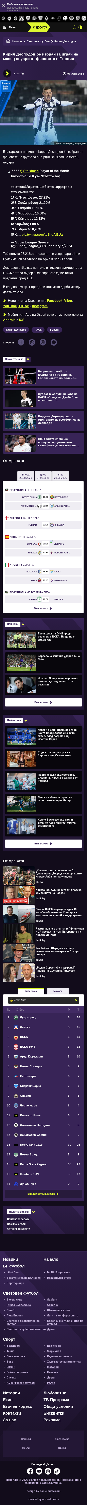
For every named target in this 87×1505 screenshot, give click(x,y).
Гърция (54, 329)
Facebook (55, 300)
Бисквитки (54, 1413)
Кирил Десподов (16, 329)
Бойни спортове (17, 1372)
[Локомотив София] (71, 18)
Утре (60, 476)
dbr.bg (39, 882)
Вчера (25, 476)
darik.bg (40, 898)
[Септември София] (53, 18)
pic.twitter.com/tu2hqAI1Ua (42, 234)
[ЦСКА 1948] (15, 18)
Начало (17, 41)
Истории (11, 1393)
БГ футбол (14, 1266)
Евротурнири (15, 1283)
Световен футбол (38, 41)
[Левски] (22, 18)
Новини (10, 1259)
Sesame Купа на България (24, 1277)
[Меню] (4, 27)
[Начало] (8, 41)
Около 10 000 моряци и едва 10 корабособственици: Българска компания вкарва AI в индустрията (59, 912)
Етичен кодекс (17, 1406)
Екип (8, 1399)
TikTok (23, 306)
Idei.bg (26, 1448)
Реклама (52, 1420)
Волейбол (13, 1345)
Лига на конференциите (62, 1315)
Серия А (22, 564)
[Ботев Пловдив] (34, 18)
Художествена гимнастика (64, 1361)
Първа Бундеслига (19, 1304)
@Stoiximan (29, 171)
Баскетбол (54, 1345)
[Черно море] (78, 18)
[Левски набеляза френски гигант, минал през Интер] (43, 803)
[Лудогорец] (3, 18)
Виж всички (41, 608)
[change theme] (80, 27)
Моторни (53, 1366)
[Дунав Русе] (59, 18)
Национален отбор (59, 1277)
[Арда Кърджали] (28, 18)
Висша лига (24, 518)
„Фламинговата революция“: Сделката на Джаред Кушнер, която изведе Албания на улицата (59, 873)
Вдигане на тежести (59, 1356)
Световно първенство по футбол (23, 1322)
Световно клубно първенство (26, 1329)
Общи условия (58, 1406)
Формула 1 (54, 1351)
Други (51, 1329)
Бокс (10, 1361)
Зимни (11, 1366)
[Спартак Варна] (40, 18)
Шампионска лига (58, 1310)
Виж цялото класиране (41, 1193)
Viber (68, 300)
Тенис (10, 1351)
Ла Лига (23, 537)
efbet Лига (25, 490)
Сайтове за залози (18, 1219)
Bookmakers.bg (16, 1224)
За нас (9, 1420)
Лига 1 (11, 1310)
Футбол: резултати (18, 1228)
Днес (43, 476)
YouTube (10, 306)
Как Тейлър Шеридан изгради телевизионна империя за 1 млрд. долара (58, 951)
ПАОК (38, 329)
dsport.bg (18, 73)
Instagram (40, 306)
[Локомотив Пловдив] (65, 18)
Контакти (12, 1413)
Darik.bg (26, 1439)
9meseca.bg (62, 1439)
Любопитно (55, 1393)
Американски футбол (21, 1382)
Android (9, 320)
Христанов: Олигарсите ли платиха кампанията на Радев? (58, 891)
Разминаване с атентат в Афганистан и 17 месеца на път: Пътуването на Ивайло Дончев (60, 931)
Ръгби (51, 1382)
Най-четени (14, 720)
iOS (21, 320)
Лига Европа (15, 1315)
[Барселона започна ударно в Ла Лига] (43, 662)
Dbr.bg (62, 1448)
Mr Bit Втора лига (30, 592)
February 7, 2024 (59, 246)
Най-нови (12, 624)
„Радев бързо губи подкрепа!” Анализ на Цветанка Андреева (55, 969)
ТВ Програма (56, 1399)
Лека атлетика (16, 1356)
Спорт (9, 1339)
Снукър (11, 1377)
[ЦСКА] (9, 18)
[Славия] (47, 18)
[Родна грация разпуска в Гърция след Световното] (43, 758)
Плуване (52, 1372)
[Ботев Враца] (84, 18)
